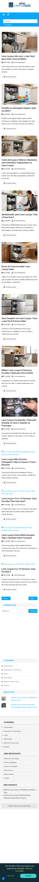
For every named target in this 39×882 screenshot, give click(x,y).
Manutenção (8, 677)
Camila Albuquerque (19, 62)
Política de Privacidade (11, 758)
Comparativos (8, 666)
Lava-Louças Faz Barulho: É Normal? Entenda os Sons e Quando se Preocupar (19, 423)
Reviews (6, 685)
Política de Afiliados (10, 762)
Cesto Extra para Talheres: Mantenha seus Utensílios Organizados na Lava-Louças (19, 163)
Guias (6, 674)
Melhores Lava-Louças (11, 681)
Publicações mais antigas (7, 598)
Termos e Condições (10, 766)
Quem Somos (8, 770)
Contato (6, 778)
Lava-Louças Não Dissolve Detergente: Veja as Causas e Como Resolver (19, 462)
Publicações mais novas (33, 598)
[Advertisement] (19, 636)
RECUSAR (10, 876)
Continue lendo (11, 77)
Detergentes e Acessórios (12, 670)
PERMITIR (28, 876)
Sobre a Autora (9, 774)
